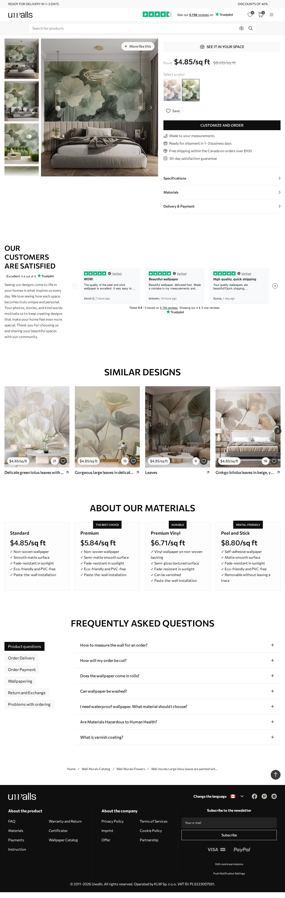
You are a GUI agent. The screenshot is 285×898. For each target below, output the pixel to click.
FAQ (11, 821)
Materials (15, 830)
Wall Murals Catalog (96, 769)
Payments (16, 840)
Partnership (149, 840)
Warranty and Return (65, 821)
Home (71, 769)
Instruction (17, 849)
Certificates (58, 830)
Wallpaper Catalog (63, 840)
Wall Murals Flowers (130, 769)
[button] (151, 107)
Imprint (107, 830)
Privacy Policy (113, 821)
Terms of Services (153, 821)
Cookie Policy (151, 830)
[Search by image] (241, 28)
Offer (106, 840)
